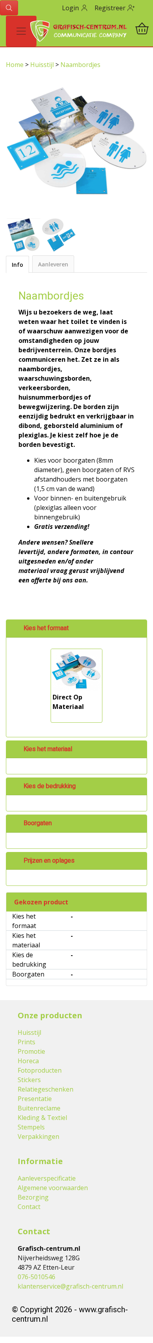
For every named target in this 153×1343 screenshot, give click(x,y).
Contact (29, 1206)
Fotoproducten (40, 1070)
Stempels (31, 1127)
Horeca (28, 1061)
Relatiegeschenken (45, 1089)
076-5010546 (36, 1276)
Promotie (31, 1051)
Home (15, 64)
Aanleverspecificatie (47, 1178)
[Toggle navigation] (21, 31)
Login (71, 8)
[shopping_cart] (142, 29)
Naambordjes (80, 64)
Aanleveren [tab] (53, 264)
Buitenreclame (39, 1108)
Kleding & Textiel (42, 1117)
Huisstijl (42, 64)
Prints (26, 1042)
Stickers (29, 1079)
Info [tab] (17, 264)
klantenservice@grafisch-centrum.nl (70, 1286)
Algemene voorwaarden (53, 1187)
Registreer (111, 8)
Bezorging (33, 1197)
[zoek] (9, 7)
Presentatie (35, 1098)
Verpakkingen (38, 1136)
